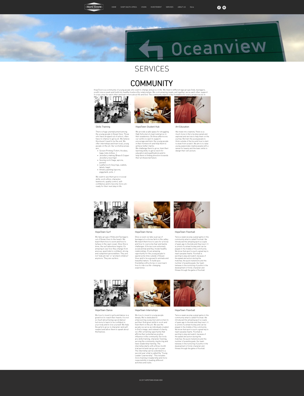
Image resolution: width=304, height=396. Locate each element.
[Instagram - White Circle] (224, 7)
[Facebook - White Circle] (219, 7)
